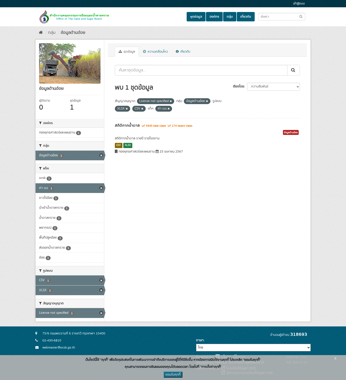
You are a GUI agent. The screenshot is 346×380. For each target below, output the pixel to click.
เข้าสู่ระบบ (299, 3)
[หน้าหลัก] (41, 33)
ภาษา (200, 340)
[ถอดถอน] (171, 101)
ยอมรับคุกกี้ (173, 374)
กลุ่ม (230, 16)
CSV (118, 145)
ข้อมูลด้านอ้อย (73, 33)
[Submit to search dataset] (301, 16)
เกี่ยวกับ (245, 16)
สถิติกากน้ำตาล (127, 125)
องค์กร (214, 16)
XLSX (128, 145)
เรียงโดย (238, 86)
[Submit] (293, 70)
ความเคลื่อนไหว (157, 51)
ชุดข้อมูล (196, 16)
